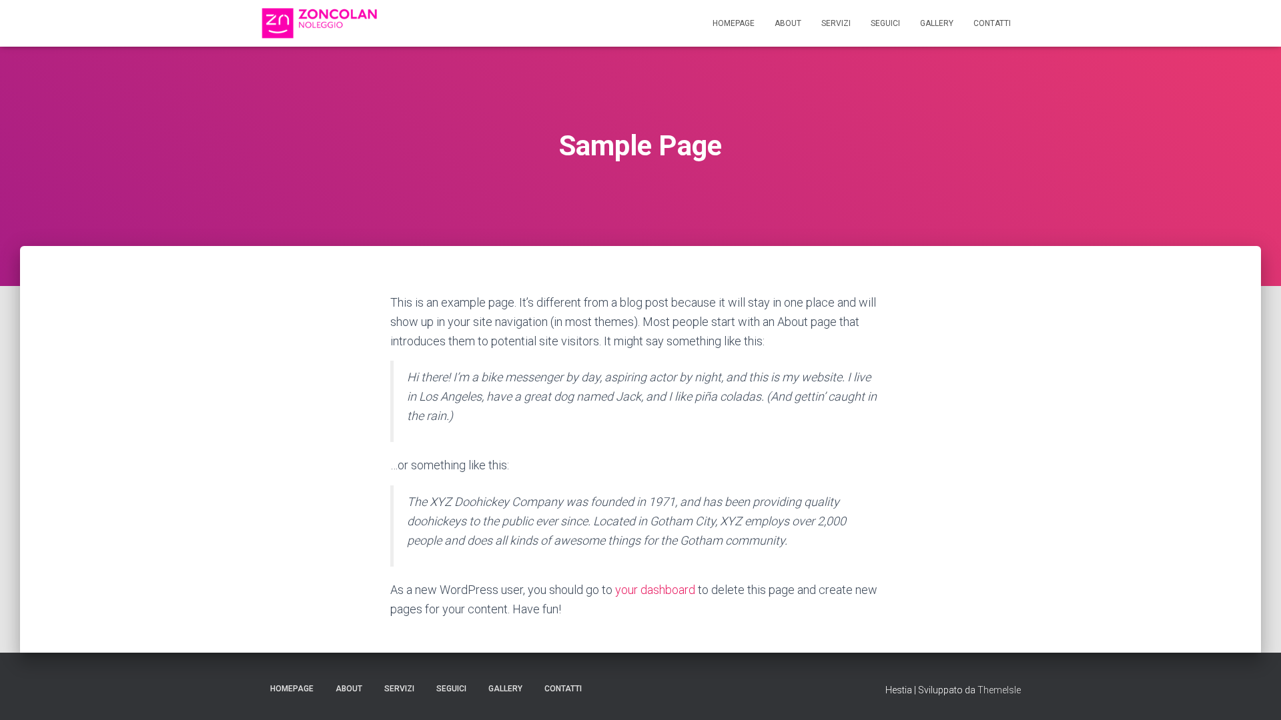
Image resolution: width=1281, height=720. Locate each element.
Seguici (885, 23)
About (788, 23)
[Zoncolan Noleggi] (319, 23)
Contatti (992, 23)
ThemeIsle (999, 690)
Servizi (836, 23)
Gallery (936, 23)
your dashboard (655, 590)
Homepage (734, 23)
